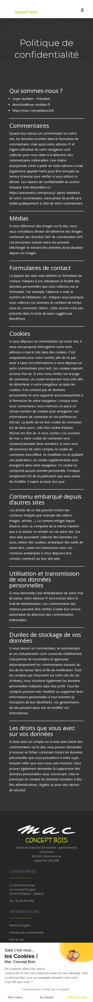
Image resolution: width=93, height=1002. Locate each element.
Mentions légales (20, 925)
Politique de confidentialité (26, 932)
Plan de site (16, 940)
